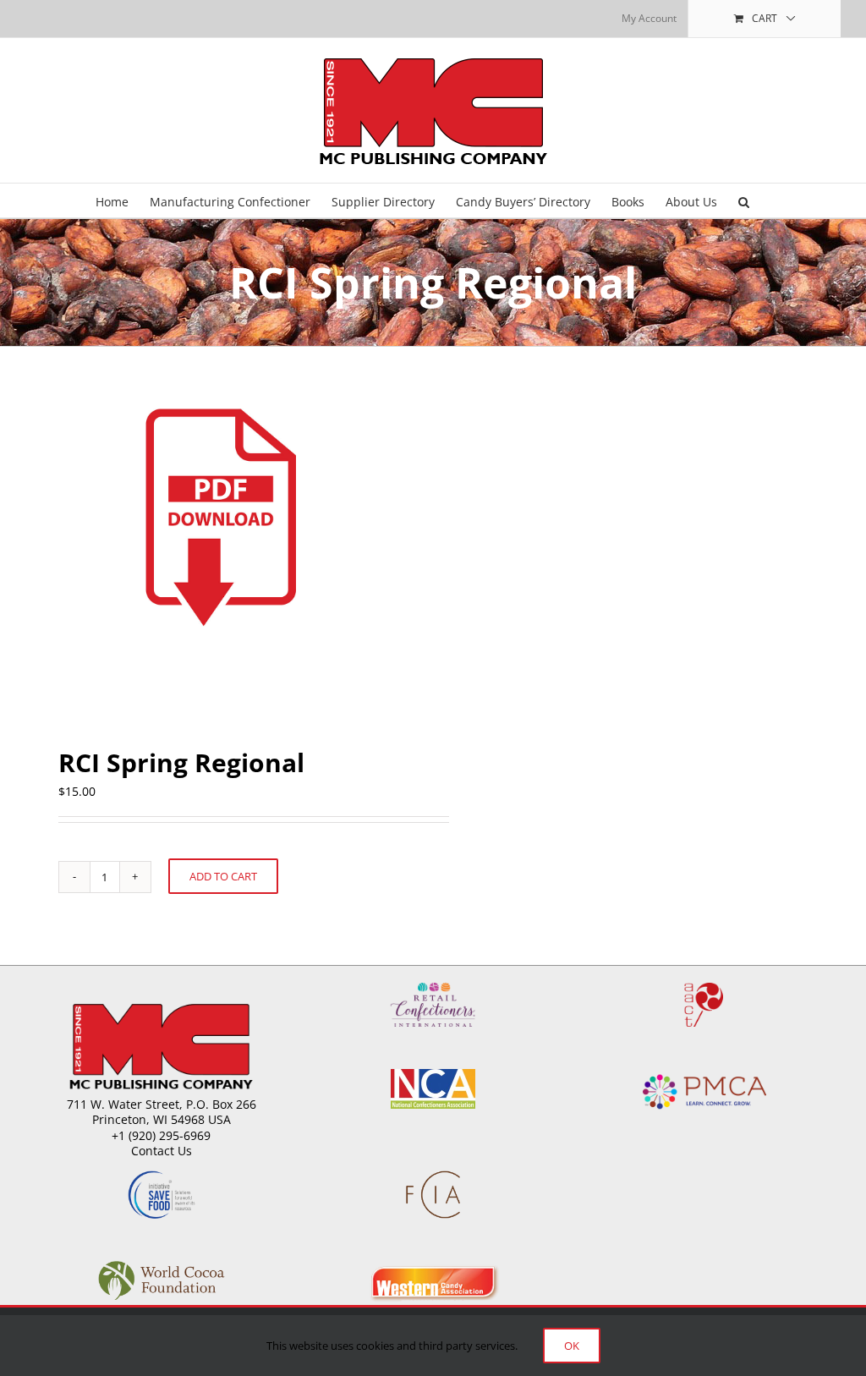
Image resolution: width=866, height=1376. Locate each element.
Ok (571, 1345)
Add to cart (223, 876)
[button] (743, 200)
